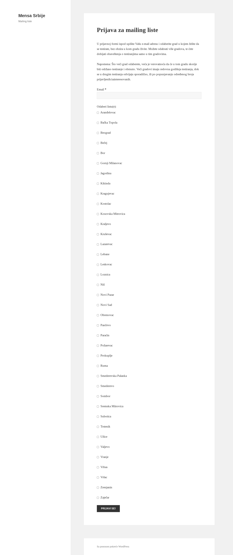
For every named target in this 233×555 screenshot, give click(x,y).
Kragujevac (107, 193)
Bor (102, 153)
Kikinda (105, 183)
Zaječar (104, 497)
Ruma (104, 365)
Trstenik (105, 426)
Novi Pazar (107, 294)
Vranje (104, 457)
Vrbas (103, 467)
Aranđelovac (108, 112)
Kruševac (106, 234)
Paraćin (104, 335)
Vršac (103, 477)
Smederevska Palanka (113, 375)
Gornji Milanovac (111, 163)
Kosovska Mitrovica (112, 213)
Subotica (105, 416)
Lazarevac (106, 244)
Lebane (104, 254)
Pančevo (105, 325)
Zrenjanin (106, 487)
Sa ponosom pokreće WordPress (113, 546)
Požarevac (106, 345)
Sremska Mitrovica (111, 406)
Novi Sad (106, 304)
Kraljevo (105, 224)
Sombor (105, 396)
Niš (102, 284)
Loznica (105, 274)
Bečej (103, 142)
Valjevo (105, 446)
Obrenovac (107, 315)
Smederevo (107, 386)
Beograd (105, 132)
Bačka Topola (108, 122)
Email (101, 89)
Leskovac (106, 264)
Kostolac (105, 203)
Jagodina (105, 173)
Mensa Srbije (31, 15)
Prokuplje (106, 355)
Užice (103, 436)
